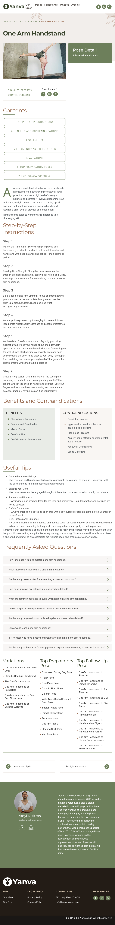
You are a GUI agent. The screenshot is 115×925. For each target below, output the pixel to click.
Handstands (51, 4)
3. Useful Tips (35, 140)
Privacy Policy (34, 897)
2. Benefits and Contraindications (34, 131)
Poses (38, 4)
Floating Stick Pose (52, 729)
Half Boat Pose (50, 734)
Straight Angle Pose (52, 707)
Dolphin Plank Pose (52, 688)
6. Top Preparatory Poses (34, 167)
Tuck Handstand (50, 718)
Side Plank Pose (50, 683)
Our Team (8, 902)
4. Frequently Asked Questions (34, 149)
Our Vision (28, 6)
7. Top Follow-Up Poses (35, 176)
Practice (64, 4)
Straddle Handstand (52, 713)
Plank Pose (48, 677)
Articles (75, 4)
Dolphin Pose (49, 693)
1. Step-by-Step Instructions (35, 122)
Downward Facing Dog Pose (57, 672)
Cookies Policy (35, 902)
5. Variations (34, 158)
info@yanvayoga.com (67, 902)
